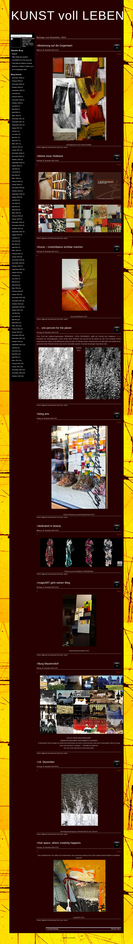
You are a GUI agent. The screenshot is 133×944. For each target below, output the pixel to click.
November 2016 (17, 156)
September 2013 (17, 269)
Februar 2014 (16, 253)
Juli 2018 (15, 106)
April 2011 (15, 357)
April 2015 (15, 209)
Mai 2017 (15, 137)
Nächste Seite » (116, 929)
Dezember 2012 (17, 297)
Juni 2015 (15, 203)
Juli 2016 (15, 169)
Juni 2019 (15, 93)
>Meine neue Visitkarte (50, 156)
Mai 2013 (15, 282)
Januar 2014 (16, 257)
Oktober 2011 (16, 341)
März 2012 (15, 326)
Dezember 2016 (17, 153)
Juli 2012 (15, 313)
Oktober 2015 (16, 191)
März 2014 (15, 250)
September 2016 (17, 162)
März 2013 (15, 288)
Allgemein (45, 147)
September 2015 (17, 194)
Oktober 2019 (16, 87)
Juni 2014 (15, 241)
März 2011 (15, 360)
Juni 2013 (15, 278)
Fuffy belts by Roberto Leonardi (22, 63)
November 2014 (17, 225)
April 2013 (15, 285)
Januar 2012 (16, 332)
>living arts (43, 413)
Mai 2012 (15, 319)
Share (119, 54)
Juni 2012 (15, 316)
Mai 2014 (15, 244)
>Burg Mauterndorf (48, 663)
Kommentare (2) (53, 834)
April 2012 (15, 322)
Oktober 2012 (16, 304)
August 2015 (16, 197)
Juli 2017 (15, 131)
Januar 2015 (16, 219)
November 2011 (17, 338)
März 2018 (15, 115)
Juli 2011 (14, 348)
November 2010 (17, 373)
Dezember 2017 (17, 118)
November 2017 (17, 122)
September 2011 (17, 344)
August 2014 (16, 235)
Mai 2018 (15, 109)
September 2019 (17, 90)
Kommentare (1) (53, 517)
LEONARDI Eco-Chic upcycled (22, 60)
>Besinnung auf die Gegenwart (54, 45)
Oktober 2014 (16, 228)
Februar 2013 (16, 291)
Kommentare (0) (53, 147)
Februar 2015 (16, 216)
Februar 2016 (16, 181)
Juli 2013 (15, 275)
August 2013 (16, 272)
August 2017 (16, 128)
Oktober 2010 (16, 376)
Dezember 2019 (17, 84)
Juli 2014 (15, 238)
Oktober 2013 (16, 266)
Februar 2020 (16, 81)
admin (66, 147)
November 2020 (17, 78)
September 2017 (17, 125)
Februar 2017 (16, 147)
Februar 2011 (16, 363)
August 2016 (16, 166)
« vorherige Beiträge (52, 929)
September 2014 (17, 231)
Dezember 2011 (17, 335)
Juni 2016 (15, 172)
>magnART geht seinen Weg (53, 582)
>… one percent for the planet (54, 327)
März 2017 (15, 143)
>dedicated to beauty (49, 525)
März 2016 (15, 178)
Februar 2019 (16, 96)
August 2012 (16, 310)
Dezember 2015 (17, 187)
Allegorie (14, 54)
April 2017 (15, 140)
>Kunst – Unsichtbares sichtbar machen (60, 246)
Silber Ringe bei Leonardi (20, 57)
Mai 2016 (15, 175)
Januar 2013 (16, 294)
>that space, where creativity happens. (59, 842)
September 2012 (17, 307)
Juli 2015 (15, 200)
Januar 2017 (16, 150)
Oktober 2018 (16, 103)
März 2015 (15, 213)
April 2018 (15, 112)
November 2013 (17, 263)
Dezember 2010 (17, 370)
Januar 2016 (16, 184)
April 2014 (15, 247)
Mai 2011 (15, 354)
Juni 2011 (15, 351)
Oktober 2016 (16, 159)
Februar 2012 (16, 329)
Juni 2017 (15, 134)
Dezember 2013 (17, 260)
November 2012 (17, 301)
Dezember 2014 (17, 222)
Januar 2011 (16, 366)
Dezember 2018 (17, 100)
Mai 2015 (15, 206)
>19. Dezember (46, 761)
